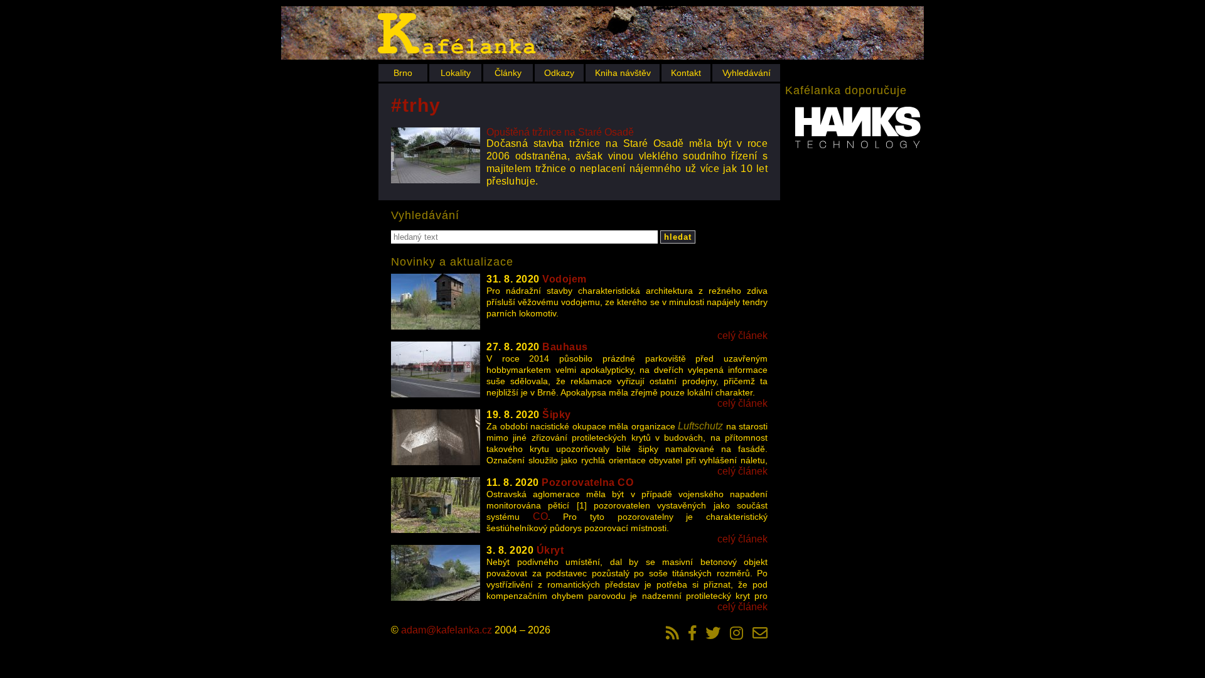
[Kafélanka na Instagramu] (736, 632)
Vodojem (564, 279)
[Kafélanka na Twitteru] (712, 632)
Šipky (556, 414)
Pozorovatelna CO (587, 482)
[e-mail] (760, 632)
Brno (403, 73)
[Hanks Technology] (858, 128)
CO (540, 516)
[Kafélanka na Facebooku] (692, 632)
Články (508, 73)
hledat (678, 237)
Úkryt (550, 550)
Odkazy (559, 73)
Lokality (456, 73)
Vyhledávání (746, 73)
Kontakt (686, 73)
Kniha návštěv (623, 73)
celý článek (742, 335)
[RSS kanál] (672, 632)
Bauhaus (565, 347)
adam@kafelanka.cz (446, 630)
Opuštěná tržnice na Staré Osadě (560, 132)
